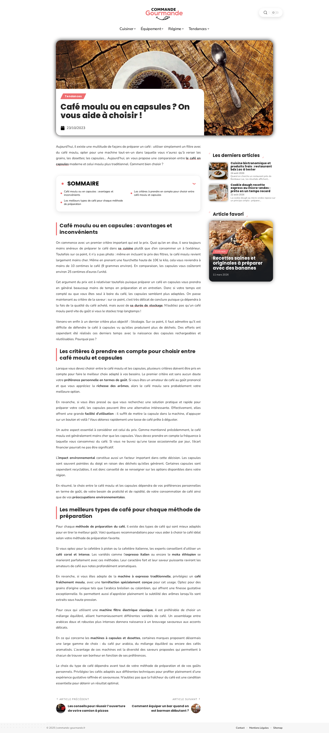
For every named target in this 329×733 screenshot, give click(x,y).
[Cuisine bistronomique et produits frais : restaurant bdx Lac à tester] (218, 171)
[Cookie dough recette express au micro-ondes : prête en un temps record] (218, 192)
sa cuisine (125, 248)
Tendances (73, 96)
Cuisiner (220, 251)
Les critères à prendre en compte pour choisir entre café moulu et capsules (164, 193)
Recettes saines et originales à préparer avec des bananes (238, 263)
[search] (265, 13)
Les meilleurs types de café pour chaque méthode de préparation (93, 202)
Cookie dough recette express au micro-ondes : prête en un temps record (250, 188)
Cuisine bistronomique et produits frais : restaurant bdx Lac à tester (251, 166)
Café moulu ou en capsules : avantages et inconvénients (88, 193)
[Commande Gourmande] (164, 12)
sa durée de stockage (146, 305)
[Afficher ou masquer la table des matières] (147, 183)
